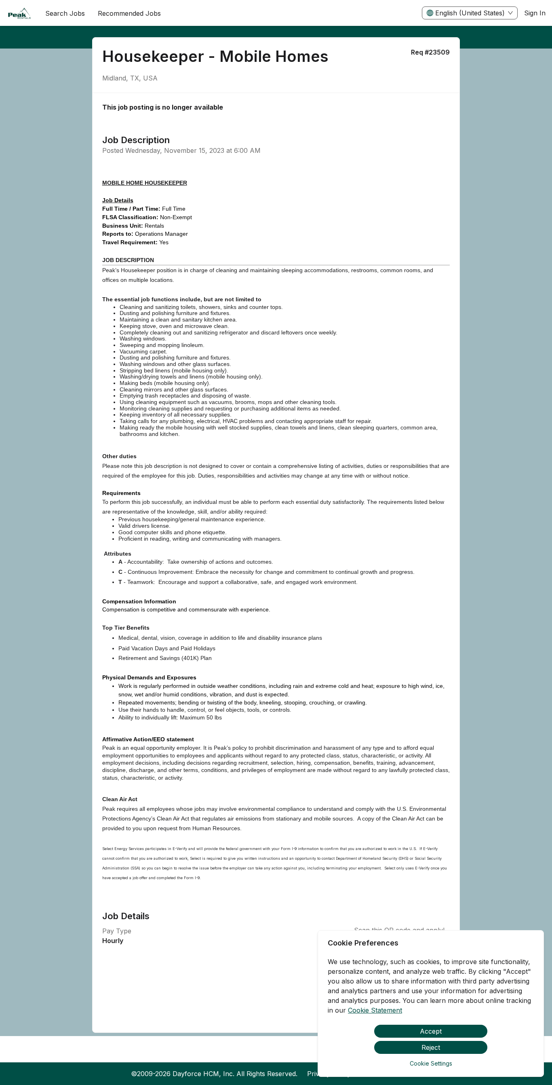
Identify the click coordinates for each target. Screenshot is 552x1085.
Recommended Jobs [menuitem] (129, 13)
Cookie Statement (375, 1010)
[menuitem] (19, 13)
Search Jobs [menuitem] (65, 13)
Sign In (535, 13)
